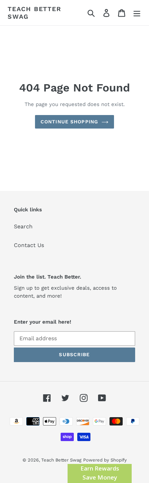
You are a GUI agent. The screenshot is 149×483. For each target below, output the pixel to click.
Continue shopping (69, 121)
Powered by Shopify (105, 460)
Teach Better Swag (34, 12)
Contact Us (29, 245)
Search (23, 226)
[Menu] (136, 12)
